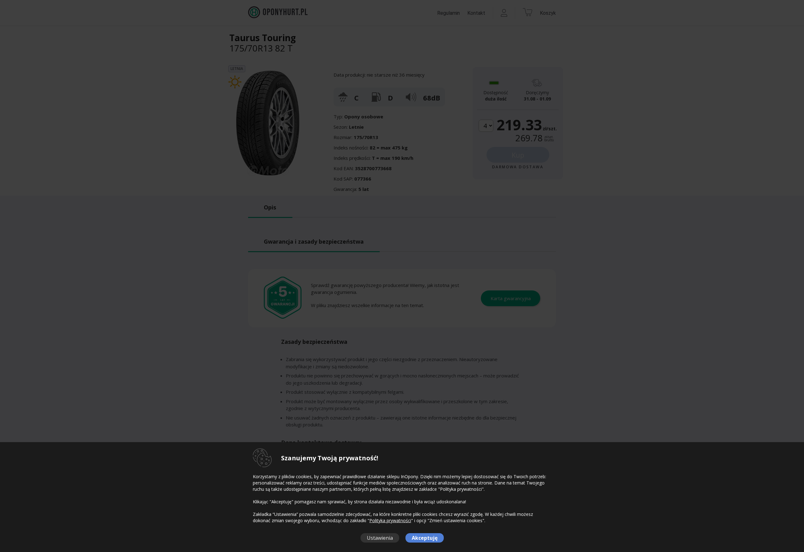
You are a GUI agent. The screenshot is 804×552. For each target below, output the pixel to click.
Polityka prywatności (390, 520)
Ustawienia (380, 537)
